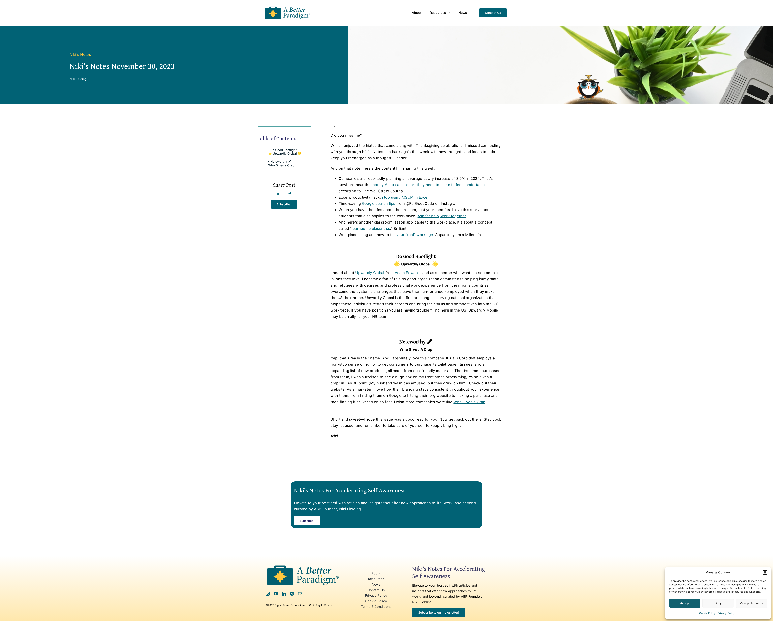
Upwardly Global (369, 273)
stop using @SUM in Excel (405, 197)
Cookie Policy (707, 613)
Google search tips (378, 203)
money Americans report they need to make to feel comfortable (428, 185)
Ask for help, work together (442, 216)
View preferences (751, 603)
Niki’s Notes (80, 54)
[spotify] (292, 594)
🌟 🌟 (284, 151)
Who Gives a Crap (469, 402)
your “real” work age (414, 235)
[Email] (289, 193)
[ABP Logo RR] (287, 7)
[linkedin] (284, 594)
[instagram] (268, 594)
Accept (684, 603)
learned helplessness (371, 228)
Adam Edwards (409, 273)
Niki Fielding (78, 79)
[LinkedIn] (278, 193)
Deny (718, 603)
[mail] (300, 594)
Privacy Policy (726, 613)
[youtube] (276, 594)
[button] (765, 572)
